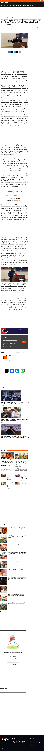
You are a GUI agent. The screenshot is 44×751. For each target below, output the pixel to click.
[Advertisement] (7, 497)
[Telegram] (15, 52)
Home (2, 15)
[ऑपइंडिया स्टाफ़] (5, 358)
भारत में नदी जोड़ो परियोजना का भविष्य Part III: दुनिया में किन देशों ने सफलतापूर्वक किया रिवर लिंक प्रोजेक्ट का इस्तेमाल (16, 603)
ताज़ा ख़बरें (2, 525)
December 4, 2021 (19, 200)
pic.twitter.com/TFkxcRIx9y (11, 195)
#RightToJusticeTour (14, 192)
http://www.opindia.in (12, 357)
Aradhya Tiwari (3, 465)
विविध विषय (8, 17)
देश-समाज (2, 458)
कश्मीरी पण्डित (17, 352)
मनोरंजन (12, 17)
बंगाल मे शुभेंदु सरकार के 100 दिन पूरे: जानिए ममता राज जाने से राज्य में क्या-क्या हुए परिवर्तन (24, 484)
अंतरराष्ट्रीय (7, 15)
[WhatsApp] (42, 0)
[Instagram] (38, 0)
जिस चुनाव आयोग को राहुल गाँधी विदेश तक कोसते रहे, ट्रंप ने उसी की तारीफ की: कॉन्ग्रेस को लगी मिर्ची (10, 485)
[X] (40, 0)
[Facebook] (36, 0)
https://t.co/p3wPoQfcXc (18, 194)
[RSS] (39, 0)
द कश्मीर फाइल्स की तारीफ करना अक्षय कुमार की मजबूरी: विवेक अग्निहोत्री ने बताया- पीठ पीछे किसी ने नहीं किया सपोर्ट (15, 420)
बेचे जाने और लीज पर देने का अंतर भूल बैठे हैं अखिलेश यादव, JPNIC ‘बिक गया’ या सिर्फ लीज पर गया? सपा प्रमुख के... (7, 462)
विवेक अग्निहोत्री (21, 352)
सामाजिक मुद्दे (17, 458)
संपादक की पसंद (17, 17)
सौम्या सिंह (16, 466)
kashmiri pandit (7, 352)
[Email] (17, 52)
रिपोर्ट (4, 15)
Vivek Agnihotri (12, 352)
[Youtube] (43, 0)
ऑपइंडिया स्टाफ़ (25, 31)
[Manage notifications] (2, 748)
